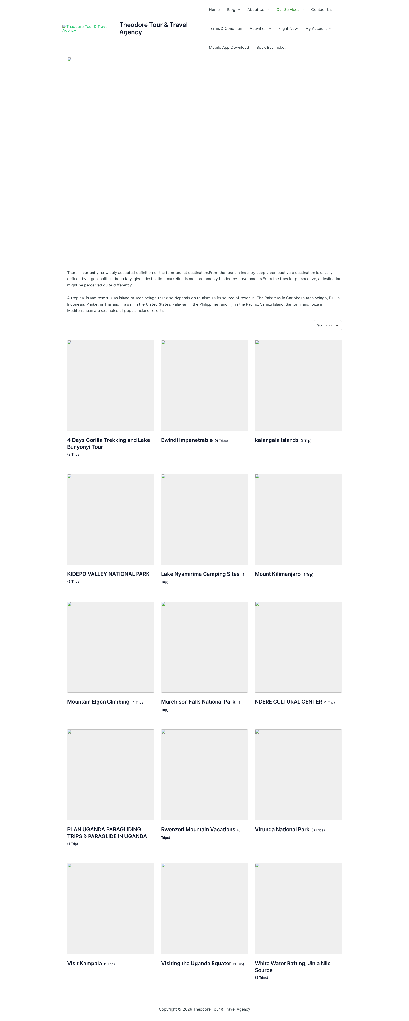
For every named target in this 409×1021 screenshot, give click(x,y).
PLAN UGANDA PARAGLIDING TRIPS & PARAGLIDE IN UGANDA (107, 832)
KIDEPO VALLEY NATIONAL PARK (108, 574)
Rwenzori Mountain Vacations (198, 829)
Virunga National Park (282, 829)
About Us (255, 9)
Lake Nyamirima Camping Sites (200, 574)
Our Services (287, 9)
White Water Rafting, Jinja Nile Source (293, 966)
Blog (231, 9)
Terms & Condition (225, 28)
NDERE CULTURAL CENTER (288, 702)
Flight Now (288, 28)
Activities (258, 28)
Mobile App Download (229, 47)
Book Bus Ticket (271, 47)
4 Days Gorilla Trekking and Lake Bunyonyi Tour (108, 443)
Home (214, 9)
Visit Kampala (84, 963)
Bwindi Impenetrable (187, 440)
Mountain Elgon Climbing (98, 702)
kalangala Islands (277, 440)
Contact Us (321, 9)
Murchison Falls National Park (198, 702)
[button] (237, 9)
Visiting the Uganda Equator (196, 963)
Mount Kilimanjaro (278, 574)
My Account (316, 28)
